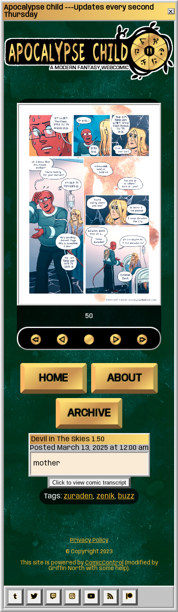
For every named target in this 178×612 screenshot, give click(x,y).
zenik (105, 496)
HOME (53, 378)
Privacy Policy (89, 540)
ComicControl (104, 563)
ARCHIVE (89, 413)
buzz (126, 496)
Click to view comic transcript (89, 482)
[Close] (171, 11)
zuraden (78, 496)
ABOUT (124, 378)
